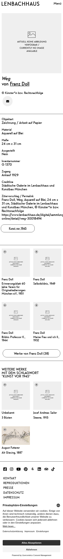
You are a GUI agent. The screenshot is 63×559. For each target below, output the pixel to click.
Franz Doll (19, 83)
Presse (8, 487)
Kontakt (9, 478)
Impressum (11, 497)
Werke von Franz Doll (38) (31, 353)
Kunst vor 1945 (18, 228)
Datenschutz (13, 492)
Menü (57, 3)
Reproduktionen (16, 483)
